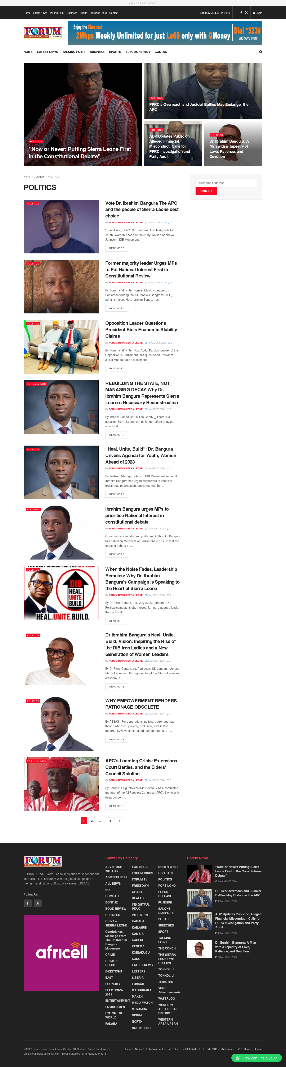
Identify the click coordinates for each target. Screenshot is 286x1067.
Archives (226, 1049)
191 (110, 821)
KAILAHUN (139, 927)
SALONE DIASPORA (166, 910)
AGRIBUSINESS (116, 877)
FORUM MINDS (36, 383)
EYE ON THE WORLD (114, 1015)
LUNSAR (138, 984)
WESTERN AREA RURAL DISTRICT (168, 1009)
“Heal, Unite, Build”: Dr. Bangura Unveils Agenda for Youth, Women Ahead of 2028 (140, 455)
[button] (256, 1058)
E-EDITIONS (113, 971)
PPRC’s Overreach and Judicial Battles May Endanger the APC (199, 107)
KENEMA (138, 946)
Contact (113, 12)
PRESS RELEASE (165, 894)
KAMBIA (138, 934)
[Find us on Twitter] (246, 12)
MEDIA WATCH (142, 1003)
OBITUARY (166, 873)
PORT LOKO (167, 885)
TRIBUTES (165, 982)
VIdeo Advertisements (169, 990)
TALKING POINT (164, 940)
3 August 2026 (156, 528)
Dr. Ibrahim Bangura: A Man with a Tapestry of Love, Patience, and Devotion (229, 148)
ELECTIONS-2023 (114, 992)
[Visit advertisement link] (165, 33)
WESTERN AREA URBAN (168, 1021)
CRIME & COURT (111, 963)
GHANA (137, 892)
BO (107, 890)
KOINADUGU (141, 952)
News (138, 1049)
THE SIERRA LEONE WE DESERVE (167, 958)
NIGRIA (137, 1015)
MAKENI (137, 996)
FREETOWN (140, 885)
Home (27, 12)
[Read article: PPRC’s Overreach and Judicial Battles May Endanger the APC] (199, 898)
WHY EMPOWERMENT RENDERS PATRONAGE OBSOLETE (141, 703)
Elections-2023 (98, 12)
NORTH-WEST (168, 867)
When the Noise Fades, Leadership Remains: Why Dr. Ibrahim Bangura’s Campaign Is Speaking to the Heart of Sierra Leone (142, 579)
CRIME (110, 954)
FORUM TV (139, 879)
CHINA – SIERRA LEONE (116, 923)
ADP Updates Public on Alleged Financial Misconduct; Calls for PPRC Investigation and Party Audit (169, 146)
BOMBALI (112, 896)
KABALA (138, 921)
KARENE (138, 940)
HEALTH (138, 898)
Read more (118, 247)
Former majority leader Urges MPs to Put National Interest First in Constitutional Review (141, 269)
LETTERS (138, 971)
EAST (109, 977)
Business (72, 12)
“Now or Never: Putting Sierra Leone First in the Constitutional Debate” (80, 152)
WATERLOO (166, 998)
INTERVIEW (140, 915)
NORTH (137, 1021)
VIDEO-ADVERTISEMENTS (200, 1049)
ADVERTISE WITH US (113, 869)
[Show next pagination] (120, 820)
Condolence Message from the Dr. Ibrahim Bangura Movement (116, 939)
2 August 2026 (156, 595)
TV (169, 1049)
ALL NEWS (33, 509)
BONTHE (111, 902)
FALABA (111, 1023)
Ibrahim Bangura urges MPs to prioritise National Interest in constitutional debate (137, 515)
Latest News (40, 12)
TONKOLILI (166, 969)
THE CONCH (167, 948)
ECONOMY (112, 984)
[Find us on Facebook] (241, 12)
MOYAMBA (139, 1009)
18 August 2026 (221, 164)
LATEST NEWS (142, 965)
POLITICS (36, 141)
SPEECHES (166, 925)
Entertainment (154, 1049)
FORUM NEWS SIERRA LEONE (49, 164)
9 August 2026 (156, 409)
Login (258, 12)
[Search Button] (260, 51)
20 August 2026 (79, 164)
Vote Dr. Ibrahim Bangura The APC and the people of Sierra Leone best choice (142, 209)
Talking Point (57, 12)
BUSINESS (112, 915)
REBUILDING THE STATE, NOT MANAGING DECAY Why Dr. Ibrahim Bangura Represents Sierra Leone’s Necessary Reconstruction (142, 393)
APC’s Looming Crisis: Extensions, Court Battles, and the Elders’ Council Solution (141, 767)
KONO (136, 959)
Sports (83, 12)
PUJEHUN (165, 902)
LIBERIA (138, 977)
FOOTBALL (140, 867)
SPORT (163, 931)
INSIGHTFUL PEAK (141, 906)
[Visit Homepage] (43, 33)
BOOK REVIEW (115, 908)
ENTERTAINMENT (117, 1000)
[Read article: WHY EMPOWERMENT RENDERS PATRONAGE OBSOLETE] (61, 724)
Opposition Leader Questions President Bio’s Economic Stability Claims (141, 329)
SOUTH (163, 919)
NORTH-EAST (141, 1028)
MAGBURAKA (141, 990)
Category (39, 176)
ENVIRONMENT (116, 1007)
